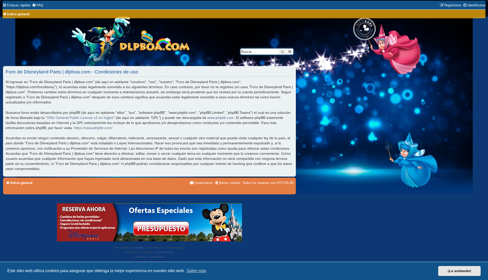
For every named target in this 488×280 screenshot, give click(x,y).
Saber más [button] (196, 271)
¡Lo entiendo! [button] (459, 271)
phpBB (139, 247)
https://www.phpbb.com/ (93, 128)
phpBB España (165, 252)
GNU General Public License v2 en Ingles (80, 118)
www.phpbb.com (220, 118)
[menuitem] (37, 5)
